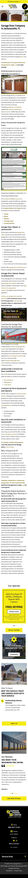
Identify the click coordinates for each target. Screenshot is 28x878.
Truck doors (7, 385)
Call (16, 65)
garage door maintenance (17, 267)
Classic (6, 214)
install (5, 374)
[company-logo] (13, 6)
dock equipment (6, 405)
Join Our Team (9, 311)
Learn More (14, 654)
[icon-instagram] (16, 841)
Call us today (10, 447)
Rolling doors (8, 382)
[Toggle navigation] (2, 6)
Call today (17, 301)
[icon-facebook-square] (14, 841)
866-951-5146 (14, 827)
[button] (14, 1)
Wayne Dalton (9, 208)
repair (11, 109)
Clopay (18, 208)
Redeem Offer (14, 612)
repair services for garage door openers (14, 288)
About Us (14, 723)
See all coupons (14, 630)
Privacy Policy (18, 870)
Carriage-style (8, 221)
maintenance (17, 109)
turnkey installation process (12, 199)
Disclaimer (9, 870)
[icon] (25, 6)
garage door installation (14, 107)
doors (22, 57)
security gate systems (16, 356)
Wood (6, 216)
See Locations (14, 847)
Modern (6, 219)
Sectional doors (8, 380)
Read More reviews (14, 798)
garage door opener (10, 283)
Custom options (9, 223)
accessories (7, 112)
